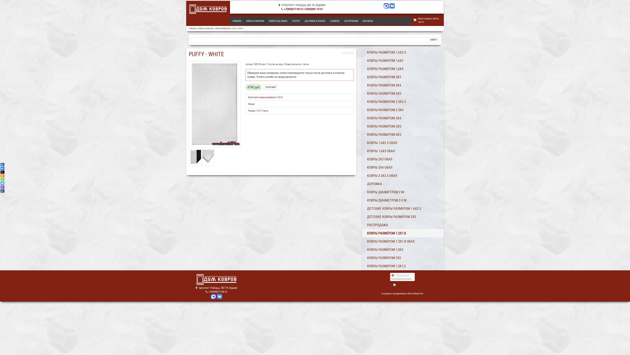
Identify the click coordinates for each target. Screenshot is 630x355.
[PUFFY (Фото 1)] (195, 157)
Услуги (296, 21)
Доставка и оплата (315, 21)
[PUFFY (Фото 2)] (208, 157)
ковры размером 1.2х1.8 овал (391, 241)
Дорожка (374, 184)
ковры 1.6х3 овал (381, 151)
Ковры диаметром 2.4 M (386, 200)
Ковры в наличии (255, 21)
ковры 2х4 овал (379, 167)
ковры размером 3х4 (384, 118)
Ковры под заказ (278, 21)
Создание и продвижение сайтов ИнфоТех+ (402, 293)
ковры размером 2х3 (384, 77)
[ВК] (392, 5)
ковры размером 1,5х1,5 (386, 266)
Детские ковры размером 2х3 (391, 217)
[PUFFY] (215, 104)
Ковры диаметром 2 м (385, 192)
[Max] (386, 5)
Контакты (368, 21)
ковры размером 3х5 (384, 126)
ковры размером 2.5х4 (385, 110)
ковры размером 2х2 (384, 258)
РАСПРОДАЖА (377, 225)
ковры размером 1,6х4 (385, 69)
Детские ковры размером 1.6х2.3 (394, 209)
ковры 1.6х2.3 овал (382, 143)
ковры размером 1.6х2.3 (386, 52)
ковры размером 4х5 (384, 135)
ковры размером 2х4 (384, 85)
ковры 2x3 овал (379, 159)
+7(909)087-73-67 (313, 9)
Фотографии (351, 21)
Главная (236, 21)
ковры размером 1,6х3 (385, 61)
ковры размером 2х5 (384, 93)
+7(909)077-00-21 (293, 9)
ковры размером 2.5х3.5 (386, 102)
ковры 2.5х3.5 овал (382, 176)
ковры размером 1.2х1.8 (226, 28)
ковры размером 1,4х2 (385, 250)
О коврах (334, 21)
